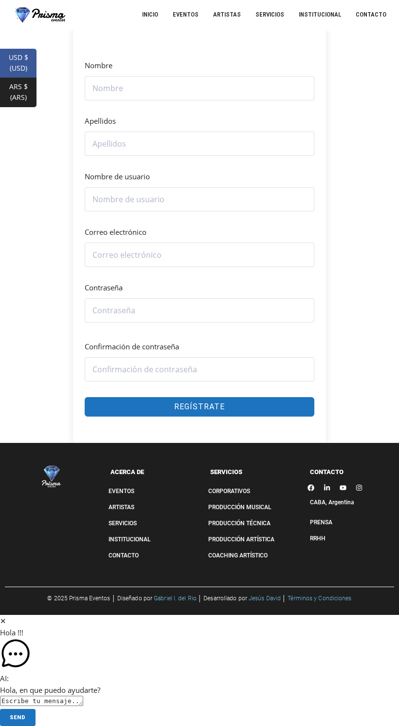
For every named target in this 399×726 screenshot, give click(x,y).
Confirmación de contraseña (132, 346)
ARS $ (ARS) (22, 92)
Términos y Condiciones (319, 598)
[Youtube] (343, 488)
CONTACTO (327, 472)
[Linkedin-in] (327, 488)
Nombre (98, 65)
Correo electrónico (115, 232)
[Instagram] (359, 488)
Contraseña (104, 287)
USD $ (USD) (22, 63)
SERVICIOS (226, 472)
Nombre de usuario (117, 176)
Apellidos (100, 121)
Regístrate (199, 406)
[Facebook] (311, 488)
